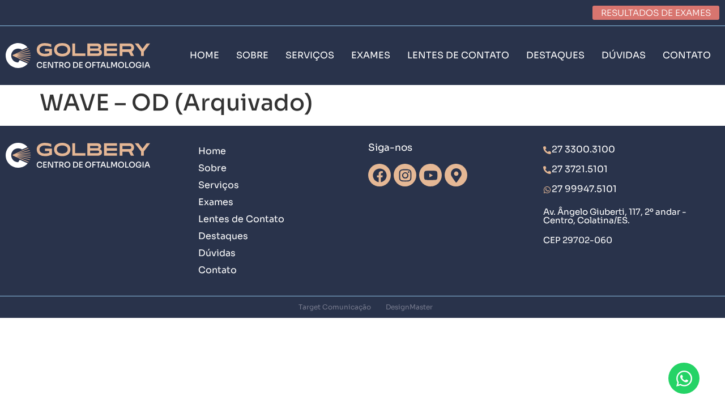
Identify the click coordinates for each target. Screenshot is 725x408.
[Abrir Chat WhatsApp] (684, 378)
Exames (215, 202)
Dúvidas (217, 253)
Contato (217, 270)
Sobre (212, 168)
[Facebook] (379, 175)
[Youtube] (430, 175)
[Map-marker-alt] (456, 175)
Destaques (223, 236)
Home (212, 151)
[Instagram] (405, 175)
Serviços (218, 185)
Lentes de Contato (241, 219)
